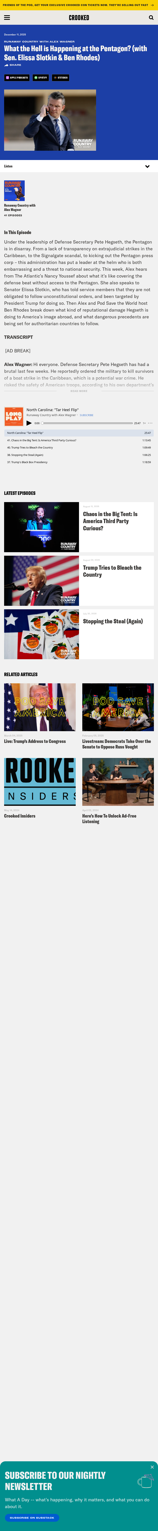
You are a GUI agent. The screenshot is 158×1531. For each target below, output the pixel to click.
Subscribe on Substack (32, 1518)
